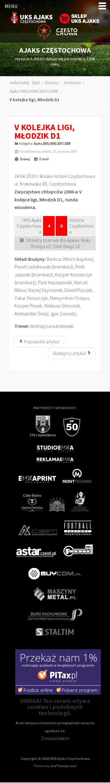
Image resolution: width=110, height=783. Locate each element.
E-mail (44, 159)
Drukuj (25, 159)
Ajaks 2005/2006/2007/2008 (52, 143)
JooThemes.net (63, 766)
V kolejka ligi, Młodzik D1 (44, 131)
